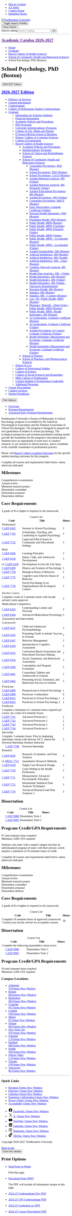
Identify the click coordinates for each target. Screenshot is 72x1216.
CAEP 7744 (9, 728)
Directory (25, 1090)
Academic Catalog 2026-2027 (27, 40)
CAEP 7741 (9, 716)
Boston (22, 993)
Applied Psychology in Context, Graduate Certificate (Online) (47, 332)
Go (54, 30)
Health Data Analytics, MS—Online (49, 273)
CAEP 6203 (9, 609)
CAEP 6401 (9, 674)
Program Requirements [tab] (21, 409)
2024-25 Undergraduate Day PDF (27, 1193)
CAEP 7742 (9, 720)
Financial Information (27, 118)
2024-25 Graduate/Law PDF (24, 1205)
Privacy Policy (28, 1100)
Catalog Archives (17, 390)
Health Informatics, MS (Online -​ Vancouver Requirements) (47, 285)
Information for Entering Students (33, 115)
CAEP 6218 (9, 558)
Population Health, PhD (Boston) (47, 219)
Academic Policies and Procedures (34, 121)
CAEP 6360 (9, 667)
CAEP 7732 (9, 542)
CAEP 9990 (12, 816)
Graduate (13, 50)
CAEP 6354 (9, 660)
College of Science (25, 371)
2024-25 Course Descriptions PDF (27, 1211)
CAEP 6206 (9, 553)
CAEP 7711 (8, 777)
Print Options (9, 400)
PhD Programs (23, 124)
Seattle (22, 1050)
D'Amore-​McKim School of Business (36, 134)
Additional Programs (26, 384)
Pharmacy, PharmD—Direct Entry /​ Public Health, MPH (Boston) (49, 307)
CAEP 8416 (9, 702)
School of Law (23, 365)
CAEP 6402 (9, 681)
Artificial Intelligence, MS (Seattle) (48, 257)
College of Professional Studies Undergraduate (34, 108)
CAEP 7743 (9, 724)
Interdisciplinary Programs (36, 150)
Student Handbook (18, 393)
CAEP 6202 (9, 755)
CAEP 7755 (9, 577)
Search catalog (9, 30)
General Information (19, 102)
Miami (21, 1019)
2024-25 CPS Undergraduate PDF (27, 1199)
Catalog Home (16, 10)
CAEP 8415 (9, 698)
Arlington (22, 987)
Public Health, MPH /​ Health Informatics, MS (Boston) (45, 313)
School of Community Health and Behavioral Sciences (38, 57)
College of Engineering (28, 140)
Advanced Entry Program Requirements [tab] (30, 412)
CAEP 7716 (9, 791)
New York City (22, 1031)
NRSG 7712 (12, 761)
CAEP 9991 (12, 820)
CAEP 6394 (9, 614)
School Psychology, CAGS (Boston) (49, 175)
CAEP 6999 (9, 694)
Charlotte (22, 1006)
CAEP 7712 (9, 784)
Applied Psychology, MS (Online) (48, 197)
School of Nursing (32, 355)
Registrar (25, 1087)
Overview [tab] (13, 406)
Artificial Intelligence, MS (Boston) (48, 254)
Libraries (25, 1094)
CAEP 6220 (12, 564)
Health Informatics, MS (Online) (47, 279)
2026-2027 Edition (17, 92)
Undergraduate (16, 105)
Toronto (22, 1063)
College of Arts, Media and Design (34, 131)
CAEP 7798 (12, 746)
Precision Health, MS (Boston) (46, 289)
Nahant (22, 1025)
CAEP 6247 (9, 628)
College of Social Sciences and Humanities (39, 374)
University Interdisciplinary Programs (36, 127)
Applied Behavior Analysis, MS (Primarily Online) (47, 186)
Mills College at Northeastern (31, 377)
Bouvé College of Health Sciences (27, 53)
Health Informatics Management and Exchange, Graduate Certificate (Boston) (49, 340)
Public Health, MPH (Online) (45, 235)
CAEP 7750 (9, 571)
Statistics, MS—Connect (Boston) (48, 295)
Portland (22, 1044)
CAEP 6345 (9, 635)
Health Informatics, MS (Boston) (47, 276)
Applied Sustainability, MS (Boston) (49, 251)
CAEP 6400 (9, 690)
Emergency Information (33, 1097)
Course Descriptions (19, 387)
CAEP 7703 (9, 770)
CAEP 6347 (9, 640)
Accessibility (27, 1103)
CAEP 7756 (9, 586)
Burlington (22, 1000)
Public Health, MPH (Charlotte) (46, 226)
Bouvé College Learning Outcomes (33, 453)
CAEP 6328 (9, 765)
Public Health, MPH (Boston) (45, 222)
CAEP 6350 (9, 645)
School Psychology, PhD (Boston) (48, 172)
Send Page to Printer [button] (19, 1166)
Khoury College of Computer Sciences (36, 137)
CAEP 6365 (9, 528)
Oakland (22, 1038)
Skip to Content (17, 4)
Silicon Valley (22, 1057)
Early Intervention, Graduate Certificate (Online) (45, 209)
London (22, 1012)
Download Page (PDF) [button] (21, 1178)
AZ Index (13, 7)
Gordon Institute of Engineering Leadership (39, 381)
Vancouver (22, 1069)
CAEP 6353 (9, 653)
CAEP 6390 (9, 568)
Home (11, 47)
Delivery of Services (19, 99)
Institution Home (17, 13)
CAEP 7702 (9, 533)
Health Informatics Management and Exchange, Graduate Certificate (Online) (49, 349)
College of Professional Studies (32, 368)
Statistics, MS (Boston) (42, 292)
